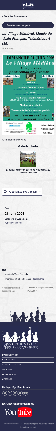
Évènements (9, 360)
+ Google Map (37, 278)
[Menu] (4, 5)
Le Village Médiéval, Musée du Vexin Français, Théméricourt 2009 (28, 171)
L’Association (10, 355)
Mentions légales (28, 427)
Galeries (7, 369)
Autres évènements (13, 222)
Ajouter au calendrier (23, 191)
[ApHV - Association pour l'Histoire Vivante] (28, 5)
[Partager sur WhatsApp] (4, 393)
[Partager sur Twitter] (15, 393)
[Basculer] (53, 360)
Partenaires (9, 374)
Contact (7, 379)
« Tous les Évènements (14, 16)
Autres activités (11, 365)
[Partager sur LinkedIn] (25, 393)
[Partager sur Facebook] (10, 393)
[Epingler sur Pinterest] (20, 393)
